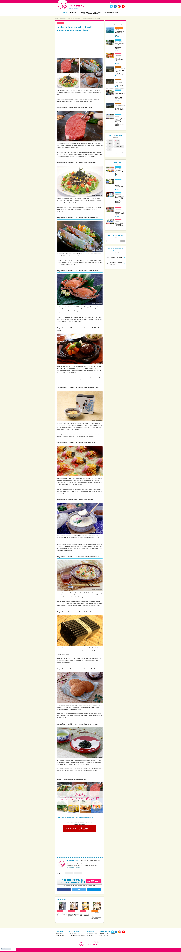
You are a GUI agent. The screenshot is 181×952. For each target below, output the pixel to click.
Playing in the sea (119, 146)
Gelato (117, 143)
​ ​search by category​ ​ (85, 12)
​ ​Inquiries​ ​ (123, 2)
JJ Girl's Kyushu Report (61, 937)
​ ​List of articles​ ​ (73, 12)
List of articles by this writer (74, 867)
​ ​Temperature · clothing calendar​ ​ (116, 263)
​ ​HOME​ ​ (65, 12)
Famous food (78, 872)
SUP (109, 149)
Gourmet (110, 140)
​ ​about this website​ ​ (115, 2)
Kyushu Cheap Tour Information (90, 13)
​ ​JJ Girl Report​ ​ (97, 12)
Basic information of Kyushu (111, 12)
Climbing (110, 143)
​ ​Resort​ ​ (117, 140)
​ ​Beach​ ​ (110, 146)
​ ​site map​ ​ (90, 935)
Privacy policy (91, 937)
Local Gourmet (69, 872)
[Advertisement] (80, 44)
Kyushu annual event (116, 257)
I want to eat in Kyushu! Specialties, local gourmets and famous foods (75, 817)
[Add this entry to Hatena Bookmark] (94, 889)
